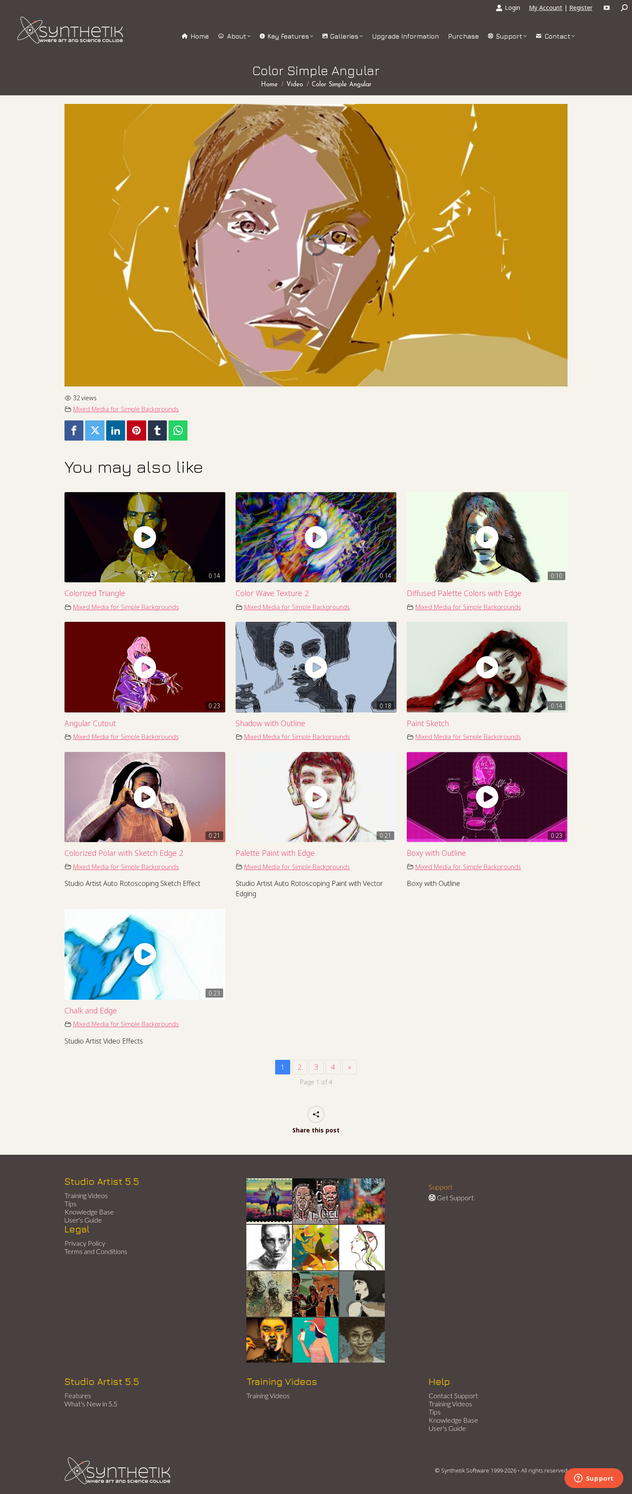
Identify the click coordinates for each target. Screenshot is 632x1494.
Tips (70, 1203)
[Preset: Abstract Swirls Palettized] (269, 1294)
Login (512, 7)
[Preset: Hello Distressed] (316, 1201)
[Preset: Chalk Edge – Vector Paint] (362, 1248)
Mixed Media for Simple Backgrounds (126, 409)
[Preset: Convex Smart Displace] (362, 1201)
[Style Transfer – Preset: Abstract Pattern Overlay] (316, 1294)
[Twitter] (94, 430)
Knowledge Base (89, 1212)
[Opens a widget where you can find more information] (593, 1479)
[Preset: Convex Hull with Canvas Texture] (362, 1294)
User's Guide (83, 1220)
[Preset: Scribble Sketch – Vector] (269, 1248)
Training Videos (86, 1195)
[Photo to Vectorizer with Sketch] (316, 1341)
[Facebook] (73, 430)
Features (77, 1395)
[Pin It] (136, 430)
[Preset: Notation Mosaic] (362, 1341)
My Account (545, 7)
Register (580, 7)
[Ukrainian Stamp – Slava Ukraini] (269, 1201)
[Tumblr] (157, 430)
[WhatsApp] (178, 430)
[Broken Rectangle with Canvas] (316, 1248)
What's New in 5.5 (90, 1404)
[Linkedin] (115, 430)
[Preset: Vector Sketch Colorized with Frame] (269, 1341)
